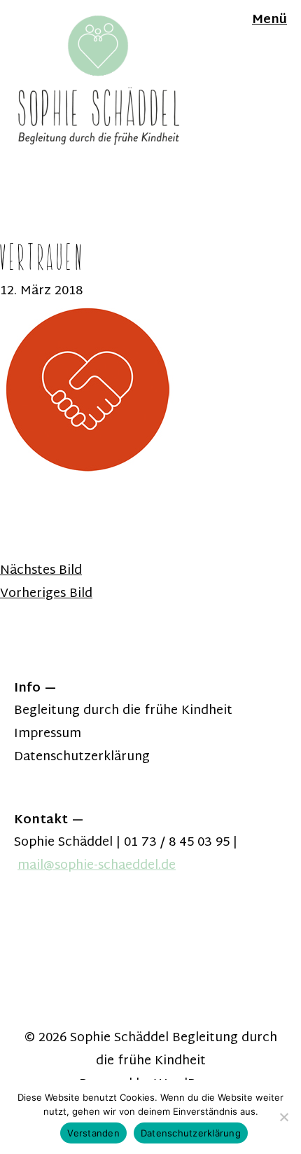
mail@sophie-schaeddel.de (97, 865)
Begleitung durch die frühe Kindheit (123, 710)
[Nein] (283, 1117)
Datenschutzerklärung (82, 757)
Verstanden (93, 1133)
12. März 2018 (41, 291)
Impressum (47, 734)
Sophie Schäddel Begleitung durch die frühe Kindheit (173, 1049)
